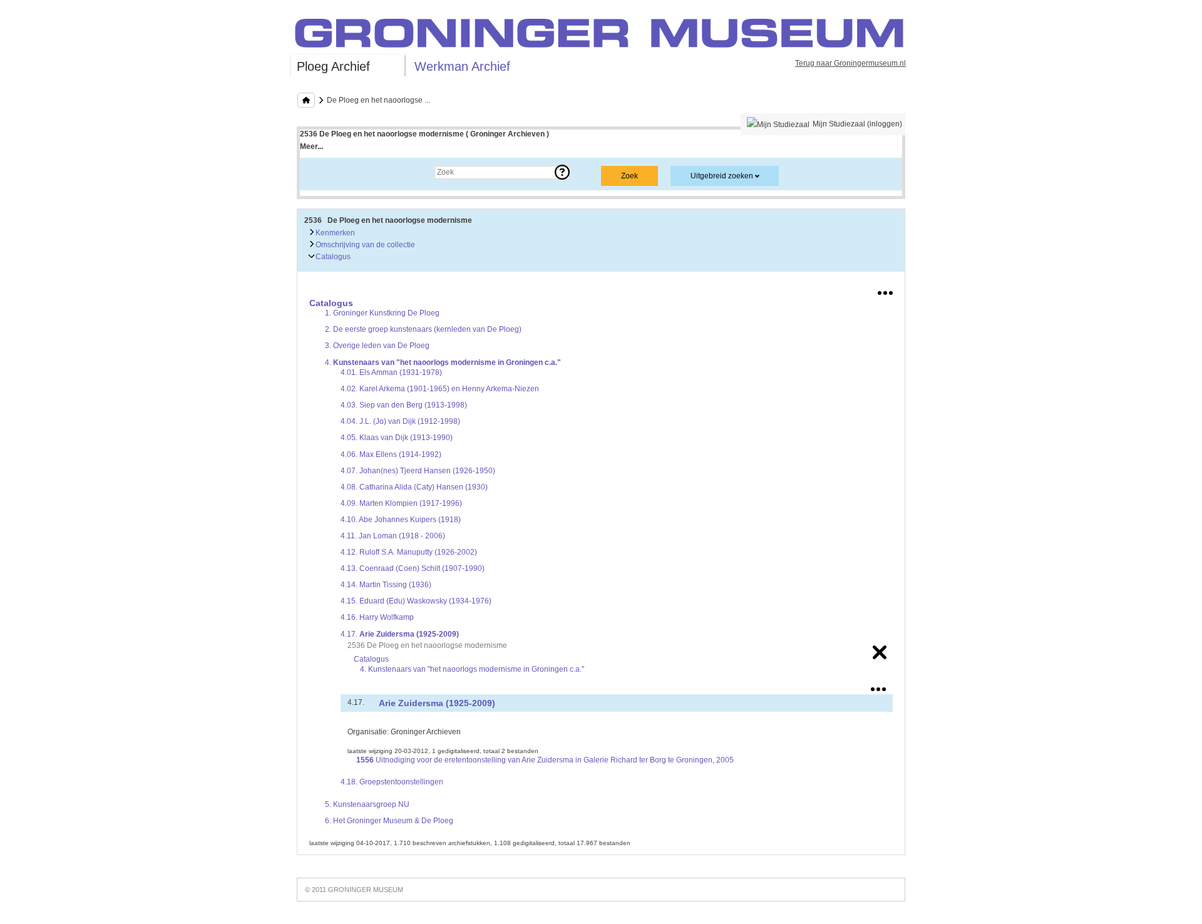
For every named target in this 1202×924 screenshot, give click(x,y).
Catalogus (332, 256)
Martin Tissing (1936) (386, 584)
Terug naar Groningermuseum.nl (850, 63)
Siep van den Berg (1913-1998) (404, 405)
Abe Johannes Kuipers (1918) (401, 519)
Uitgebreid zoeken (722, 176)
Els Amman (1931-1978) (391, 372)
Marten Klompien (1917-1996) (401, 503)
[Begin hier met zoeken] (306, 100)
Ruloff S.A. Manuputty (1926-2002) (409, 552)
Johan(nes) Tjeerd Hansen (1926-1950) (418, 470)
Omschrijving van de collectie (364, 244)
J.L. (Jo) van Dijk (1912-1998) (400, 421)
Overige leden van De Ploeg (377, 345)
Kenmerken (334, 232)
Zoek (320, 172)
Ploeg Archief (333, 66)
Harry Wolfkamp (377, 617)
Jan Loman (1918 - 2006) (393, 535)
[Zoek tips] (562, 172)
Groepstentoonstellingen (392, 782)
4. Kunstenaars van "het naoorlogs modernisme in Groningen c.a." (472, 669)
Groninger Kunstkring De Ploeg (382, 313)
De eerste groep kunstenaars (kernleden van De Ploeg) (423, 329)
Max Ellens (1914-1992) (391, 454)
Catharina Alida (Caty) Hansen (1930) (414, 487)
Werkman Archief (462, 66)
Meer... (311, 146)
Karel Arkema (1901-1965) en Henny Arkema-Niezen (440, 388)
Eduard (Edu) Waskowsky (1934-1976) (416, 601)
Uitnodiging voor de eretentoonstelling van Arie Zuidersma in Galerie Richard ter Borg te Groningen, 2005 (545, 760)
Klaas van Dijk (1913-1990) (397, 437)
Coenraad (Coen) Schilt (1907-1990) (413, 568)
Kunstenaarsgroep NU (367, 804)
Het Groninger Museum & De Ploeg (389, 820)
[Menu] (885, 290)
